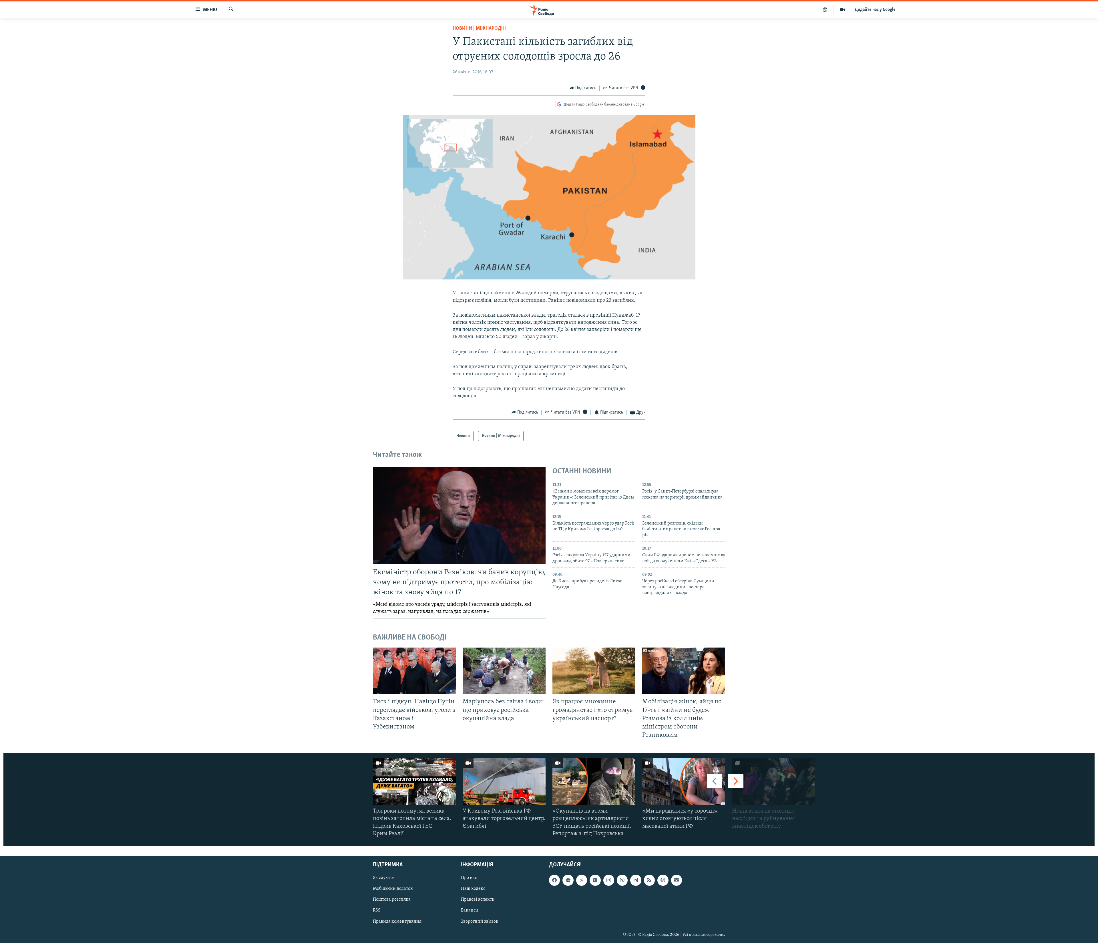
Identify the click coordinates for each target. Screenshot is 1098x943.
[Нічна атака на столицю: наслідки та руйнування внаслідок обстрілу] (773, 781)
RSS (377, 910)
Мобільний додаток (393, 888)
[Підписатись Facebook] (554, 880)
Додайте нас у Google (875, 9)
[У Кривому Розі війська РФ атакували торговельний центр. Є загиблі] (504, 781)
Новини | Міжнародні (479, 28)
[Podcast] (662, 880)
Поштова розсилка (392, 899)
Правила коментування (397, 921)
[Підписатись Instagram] (608, 880)
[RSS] (649, 880)
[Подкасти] (825, 10)
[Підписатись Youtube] (595, 880)
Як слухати (384, 877)
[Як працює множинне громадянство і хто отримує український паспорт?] (593, 671)
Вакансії (469, 910)
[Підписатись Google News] (567, 880)
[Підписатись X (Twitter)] (581, 880)
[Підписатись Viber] (622, 880)
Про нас (469, 877)
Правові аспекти (478, 899)
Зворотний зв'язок (479, 921)
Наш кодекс (473, 888)
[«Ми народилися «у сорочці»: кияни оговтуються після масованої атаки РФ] (683, 781)
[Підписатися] (676, 880)
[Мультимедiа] (842, 10)
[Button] (583, 88)
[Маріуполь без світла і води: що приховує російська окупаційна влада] (504, 671)
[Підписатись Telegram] (635, 880)
